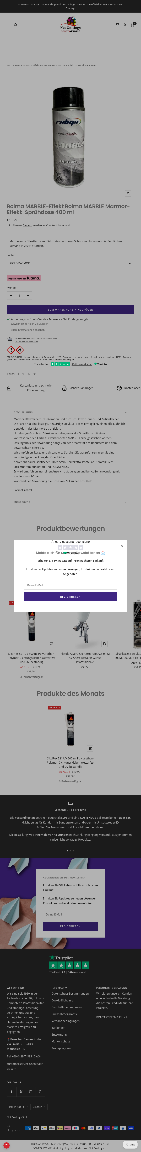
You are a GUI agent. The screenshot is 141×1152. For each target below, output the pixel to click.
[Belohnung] (6, 1145)
